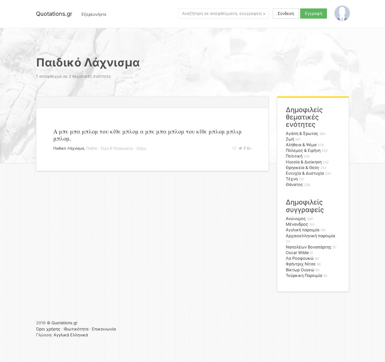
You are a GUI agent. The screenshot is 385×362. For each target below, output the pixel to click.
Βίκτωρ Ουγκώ (300, 269)
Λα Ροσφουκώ (300, 258)
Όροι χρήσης (48, 329)
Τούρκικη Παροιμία (304, 275)
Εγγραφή (313, 13)
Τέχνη (292, 178)
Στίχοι (141, 148)
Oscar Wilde (297, 252)
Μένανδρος (297, 224)
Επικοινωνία (104, 329)
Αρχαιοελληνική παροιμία (310, 235)
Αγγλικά (61, 334)
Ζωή (290, 139)
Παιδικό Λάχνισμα (68, 148)
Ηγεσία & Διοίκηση (304, 161)
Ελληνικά (79, 334)
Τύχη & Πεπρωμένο (116, 148)
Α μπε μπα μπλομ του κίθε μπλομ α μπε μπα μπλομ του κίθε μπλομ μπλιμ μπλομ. (147, 134)
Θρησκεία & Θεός (302, 167)
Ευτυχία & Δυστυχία (305, 173)
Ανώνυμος (296, 218)
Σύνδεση (286, 13)
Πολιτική (294, 156)
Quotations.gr (54, 13)
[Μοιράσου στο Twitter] (239, 148)
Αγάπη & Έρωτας (302, 133)
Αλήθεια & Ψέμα (301, 144)
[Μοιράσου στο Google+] (248, 148)
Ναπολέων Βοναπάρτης (308, 247)
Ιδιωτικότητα (76, 329)
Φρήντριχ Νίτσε (301, 263)
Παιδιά (91, 148)
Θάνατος (294, 184)
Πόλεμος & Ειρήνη (303, 150)
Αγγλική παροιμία (302, 229)
